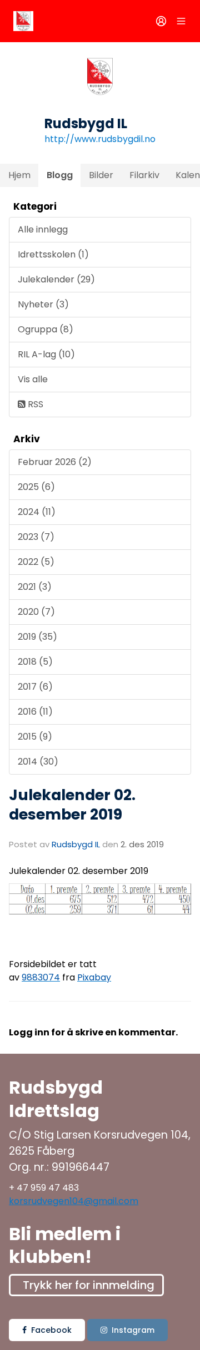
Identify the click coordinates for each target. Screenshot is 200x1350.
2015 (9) (35, 736)
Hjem (19, 175)
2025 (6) (36, 487)
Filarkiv (144, 175)
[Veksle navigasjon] (181, 21)
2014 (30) (38, 761)
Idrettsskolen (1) (53, 254)
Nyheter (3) (43, 304)
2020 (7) (36, 611)
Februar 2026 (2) (55, 462)
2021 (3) (35, 586)
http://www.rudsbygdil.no (100, 139)
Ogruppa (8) (45, 329)
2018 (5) (35, 661)
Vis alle (33, 379)
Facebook (51, 1330)
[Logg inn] (161, 21)
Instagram (133, 1330)
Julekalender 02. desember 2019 (72, 805)
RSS (34, 404)
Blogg (60, 175)
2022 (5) (36, 561)
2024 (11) (37, 511)
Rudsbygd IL (76, 844)
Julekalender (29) (56, 279)
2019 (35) (37, 636)
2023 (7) (36, 536)
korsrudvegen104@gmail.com (73, 1201)
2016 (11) (35, 711)
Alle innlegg (43, 229)
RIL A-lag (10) (46, 354)
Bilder (101, 175)
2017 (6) (35, 686)
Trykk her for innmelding (88, 1285)
